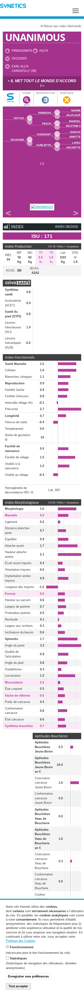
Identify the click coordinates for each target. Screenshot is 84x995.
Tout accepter (18, 986)
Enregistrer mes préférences (28, 976)
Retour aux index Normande (61, 26)
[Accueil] (13, 6)
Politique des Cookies (20, 941)
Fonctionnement (21, 947)
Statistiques (18, 958)
